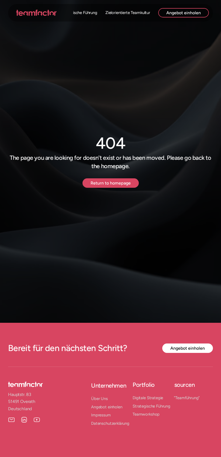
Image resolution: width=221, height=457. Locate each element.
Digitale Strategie (148, 397)
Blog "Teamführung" (182, 397)
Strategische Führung (78, 12)
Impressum (101, 415)
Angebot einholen (106, 407)
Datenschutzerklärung (110, 423)
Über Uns (99, 398)
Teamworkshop (146, 414)
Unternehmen (108, 385)
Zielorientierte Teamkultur (127, 12)
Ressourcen (180, 384)
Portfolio (144, 384)
